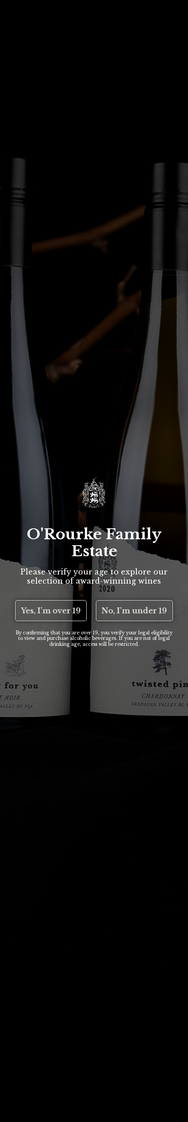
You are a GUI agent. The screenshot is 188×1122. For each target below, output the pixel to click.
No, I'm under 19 (134, 610)
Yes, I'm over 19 (51, 610)
